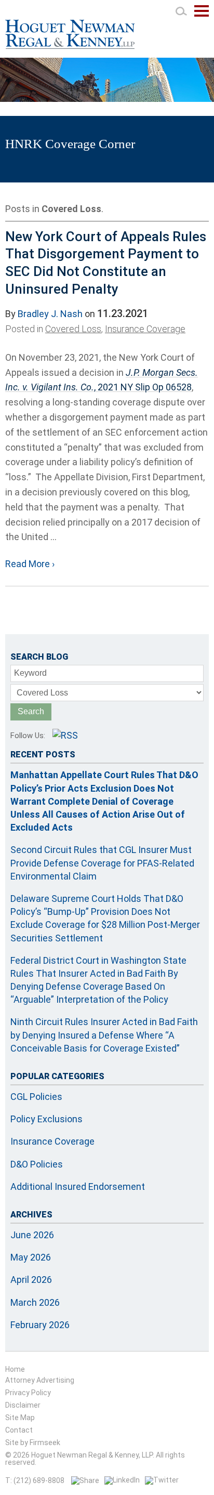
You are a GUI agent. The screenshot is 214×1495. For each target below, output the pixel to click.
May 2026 (30, 1257)
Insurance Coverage (145, 328)
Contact (19, 1430)
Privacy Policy (28, 1392)
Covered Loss (73, 328)
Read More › (30, 563)
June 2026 (32, 1234)
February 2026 (40, 1324)
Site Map (20, 1417)
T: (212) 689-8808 (34, 1480)
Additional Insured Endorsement (77, 1186)
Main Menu (201, 16)
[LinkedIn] (122, 1480)
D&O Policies (36, 1164)
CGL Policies (36, 1096)
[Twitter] (162, 1480)
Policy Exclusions (46, 1118)
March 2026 (35, 1302)
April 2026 (31, 1279)
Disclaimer (23, 1405)
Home (15, 1369)
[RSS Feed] (65, 735)
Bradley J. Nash (50, 313)
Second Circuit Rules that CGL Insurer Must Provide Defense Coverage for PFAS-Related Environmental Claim (102, 862)
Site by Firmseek (32, 1442)
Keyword (30, 672)
